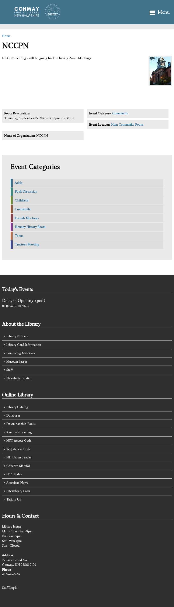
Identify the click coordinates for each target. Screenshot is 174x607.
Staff (9, 370)
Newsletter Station (19, 378)
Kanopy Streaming (19, 432)
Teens (19, 236)
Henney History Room (30, 227)
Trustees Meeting (27, 244)
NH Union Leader (18, 457)
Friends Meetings (27, 218)
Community (120, 113)
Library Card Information (23, 345)
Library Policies (17, 336)
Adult (18, 183)
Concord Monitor (18, 466)
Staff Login (9, 588)
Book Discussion (26, 191)
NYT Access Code (19, 440)
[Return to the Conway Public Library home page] (35, 17)
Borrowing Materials (20, 353)
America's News (17, 483)
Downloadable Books (21, 424)
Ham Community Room (127, 124)
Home (6, 36)
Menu (164, 12)
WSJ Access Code (18, 449)
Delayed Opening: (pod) (23, 300)
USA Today (14, 474)
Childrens (22, 200)
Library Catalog (17, 407)
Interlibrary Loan (18, 491)
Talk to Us (13, 499)
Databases (13, 415)
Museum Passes (16, 361)
